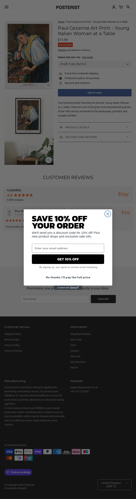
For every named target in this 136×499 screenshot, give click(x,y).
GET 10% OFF (68, 259)
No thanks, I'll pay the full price (68, 277)
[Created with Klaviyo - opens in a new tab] (68, 288)
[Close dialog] (108, 214)
